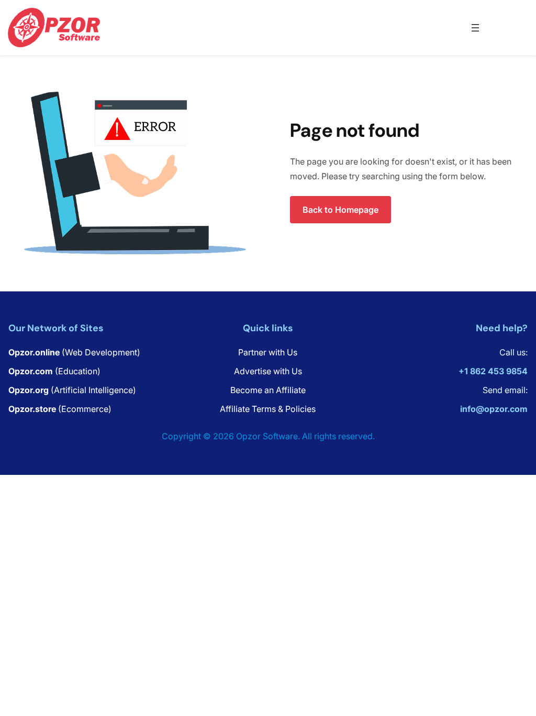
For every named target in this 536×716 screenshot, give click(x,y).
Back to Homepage (340, 209)
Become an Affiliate (268, 390)
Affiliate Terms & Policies (268, 409)
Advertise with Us (268, 371)
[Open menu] (475, 27)
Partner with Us (267, 352)
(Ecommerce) (59, 409)
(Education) (54, 371)
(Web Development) (74, 352)
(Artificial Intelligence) (72, 390)
